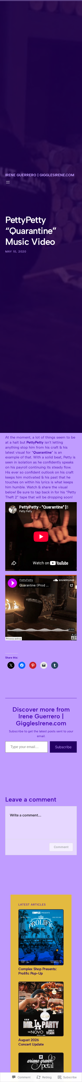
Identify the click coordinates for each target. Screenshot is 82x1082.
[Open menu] (7, 182)
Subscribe (63, 747)
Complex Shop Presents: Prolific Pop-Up (37, 971)
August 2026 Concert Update (31, 1042)
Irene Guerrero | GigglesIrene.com (39, 175)
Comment (61, 847)
